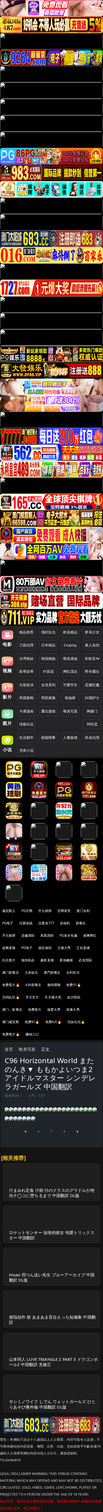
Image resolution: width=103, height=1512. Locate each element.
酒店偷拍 (45, 947)
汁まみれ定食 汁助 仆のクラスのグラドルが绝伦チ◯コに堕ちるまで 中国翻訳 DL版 (51, 1192)
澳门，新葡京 (12, 1009)
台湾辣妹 (26, 658)
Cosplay (70, 645)
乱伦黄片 (9, 960)
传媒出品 (26, 724)
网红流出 (70, 671)
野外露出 (92, 671)
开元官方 (32, 997)
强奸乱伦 (48, 632)
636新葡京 (33, 984)
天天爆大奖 (52, 997)
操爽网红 (90, 935)
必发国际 (85, 960)
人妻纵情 (70, 737)
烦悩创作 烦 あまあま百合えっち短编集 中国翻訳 (52, 1319)
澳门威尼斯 (10, 1022)
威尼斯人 (9, 910)
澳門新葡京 (52, 972)
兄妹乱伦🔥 (76, 1022)
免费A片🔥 (53, 1022)
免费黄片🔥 (11, 1034)
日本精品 (48, 645)
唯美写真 (70, 711)
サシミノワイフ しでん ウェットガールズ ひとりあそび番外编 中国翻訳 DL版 (52, 1404)
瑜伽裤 (70, 697)
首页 (9, 1049)
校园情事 (48, 737)
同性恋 (92, 724)
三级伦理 (26, 645)
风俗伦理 (92, 737)
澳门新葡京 (10, 972)
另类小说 (26, 750)
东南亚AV (92, 658)
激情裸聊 (54, 984)
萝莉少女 (92, 632)
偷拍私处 (28, 960)
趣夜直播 (47, 960)
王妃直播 (83, 947)
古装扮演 (26, 684)
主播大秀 (64, 947)
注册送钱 (26, 923)
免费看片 (34, 1009)
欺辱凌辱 (26, 671)
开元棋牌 (45, 910)
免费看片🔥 (11, 984)
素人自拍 (92, 645)
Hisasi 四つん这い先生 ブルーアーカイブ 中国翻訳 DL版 (52, 1277)
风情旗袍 (26, 697)
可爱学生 (70, 684)
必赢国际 (28, 935)
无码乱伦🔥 (11, 997)
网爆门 (92, 711)
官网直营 (64, 910)
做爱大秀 (54, 1009)
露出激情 (48, 711)
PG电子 (7, 923)
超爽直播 (9, 947)
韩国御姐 (48, 658)
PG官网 (27, 910)
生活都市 (26, 737)
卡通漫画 (26, 711)
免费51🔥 (73, 984)
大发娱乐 (31, 972)
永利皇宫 (73, 972)
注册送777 (46, 923)
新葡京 (81, 923)
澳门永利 (83, 910)
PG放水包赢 (68, 935)
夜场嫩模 (66, 960)
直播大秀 (73, 1009)
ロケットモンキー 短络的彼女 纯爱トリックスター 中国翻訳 (51, 1235)
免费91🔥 (32, 1022)
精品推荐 (26, 632)
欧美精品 (70, 632)
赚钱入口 (32, 1034)
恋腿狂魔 (92, 684)
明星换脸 (48, 697)
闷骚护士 (92, 697)
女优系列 (48, 684)
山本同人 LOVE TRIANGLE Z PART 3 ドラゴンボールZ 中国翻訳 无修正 (53, 1361)
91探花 (48, 671)
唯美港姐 (70, 658)
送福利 (65, 923)
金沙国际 (73, 997)
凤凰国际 (47, 935)
